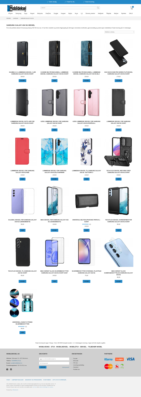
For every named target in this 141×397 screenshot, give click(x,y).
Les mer (35, 387)
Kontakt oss (76, 369)
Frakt (8, 379)
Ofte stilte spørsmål (59, 379)
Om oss (75, 363)
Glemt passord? (65, 367)
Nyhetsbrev (47, 379)
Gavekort (75, 367)
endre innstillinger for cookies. (46, 387)
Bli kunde (75, 360)
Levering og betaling (78, 365)
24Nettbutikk (15, 390)
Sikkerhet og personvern (33, 379)
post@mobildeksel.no (16, 363)
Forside (75, 358)
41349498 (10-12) (16, 360)
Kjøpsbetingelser (17, 379)
